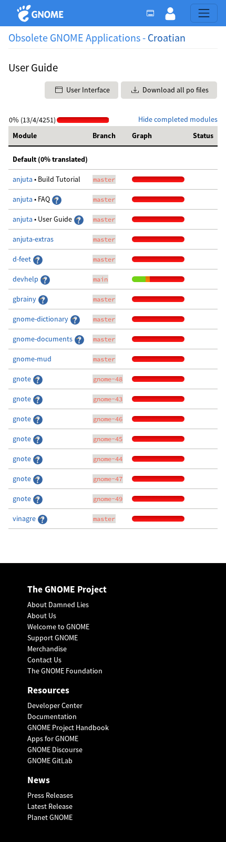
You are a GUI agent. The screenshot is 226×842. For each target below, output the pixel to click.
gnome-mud (32, 358)
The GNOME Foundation (64, 670)
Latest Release (50, 806)
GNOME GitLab (50, 760)
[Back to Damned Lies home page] (41, 13)
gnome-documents (43, 339)
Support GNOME (52, 637)
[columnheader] (48, 136)
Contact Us (44, 659)
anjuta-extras (33, 239)
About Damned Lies (58, 604)
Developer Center (55, 705)
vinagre (24, 518)
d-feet (22, 259)
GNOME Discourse (55, 749)
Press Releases (50, 795)
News (38, 780)
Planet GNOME (50, 817)
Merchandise (47, 648)
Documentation (52, 716)
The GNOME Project (67, 589)
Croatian (167, 37)
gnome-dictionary (40, 319)
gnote (23, 378)
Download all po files (175, 90)
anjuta (23, 179)
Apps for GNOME (52, 738)
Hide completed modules (178, 119)
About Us (41, 615)
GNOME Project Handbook (68, 727)
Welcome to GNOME (58, 626)
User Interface (87, 90)
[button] (170, 13)
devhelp (25, 279)
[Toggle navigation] (204, 13)
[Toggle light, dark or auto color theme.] (153, 13)
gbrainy (24, 299)
